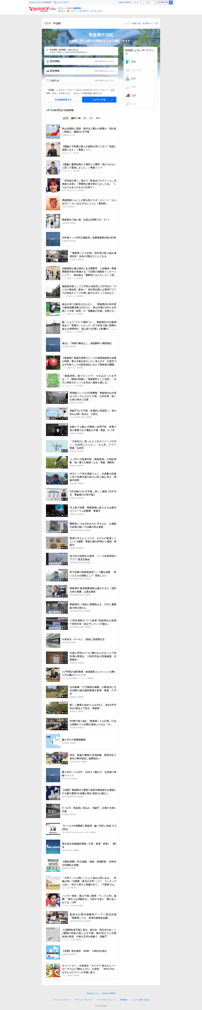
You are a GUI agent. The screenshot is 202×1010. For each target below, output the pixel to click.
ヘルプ (136, 2)
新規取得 (77, 8)
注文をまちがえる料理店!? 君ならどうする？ (49, 2)
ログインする (99, 99)
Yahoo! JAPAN (124, 2)
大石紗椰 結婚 (162, 2)
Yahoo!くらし (93, 993)
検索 (171, 2)
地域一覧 (136, 23)
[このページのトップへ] (154, 994)
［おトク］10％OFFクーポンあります (86, 11)
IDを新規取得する (63, 99)
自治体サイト (148, 23)
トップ (127, 23)
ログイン (62, 11)
